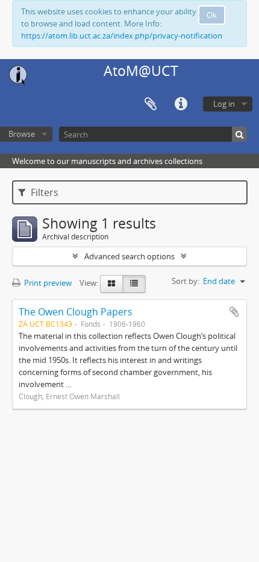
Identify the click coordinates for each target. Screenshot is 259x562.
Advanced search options (129, 256)
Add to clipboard (234, 312)
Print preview (47, 282)
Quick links (181, 104)
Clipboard (151, 104)
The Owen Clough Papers (76, 311)
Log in (224, 103)
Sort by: (185, 281)
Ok (212, 15)
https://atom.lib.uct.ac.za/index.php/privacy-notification (121, 35)
